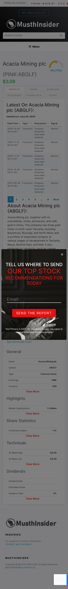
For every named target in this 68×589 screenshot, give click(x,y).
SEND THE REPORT (34, 313)
